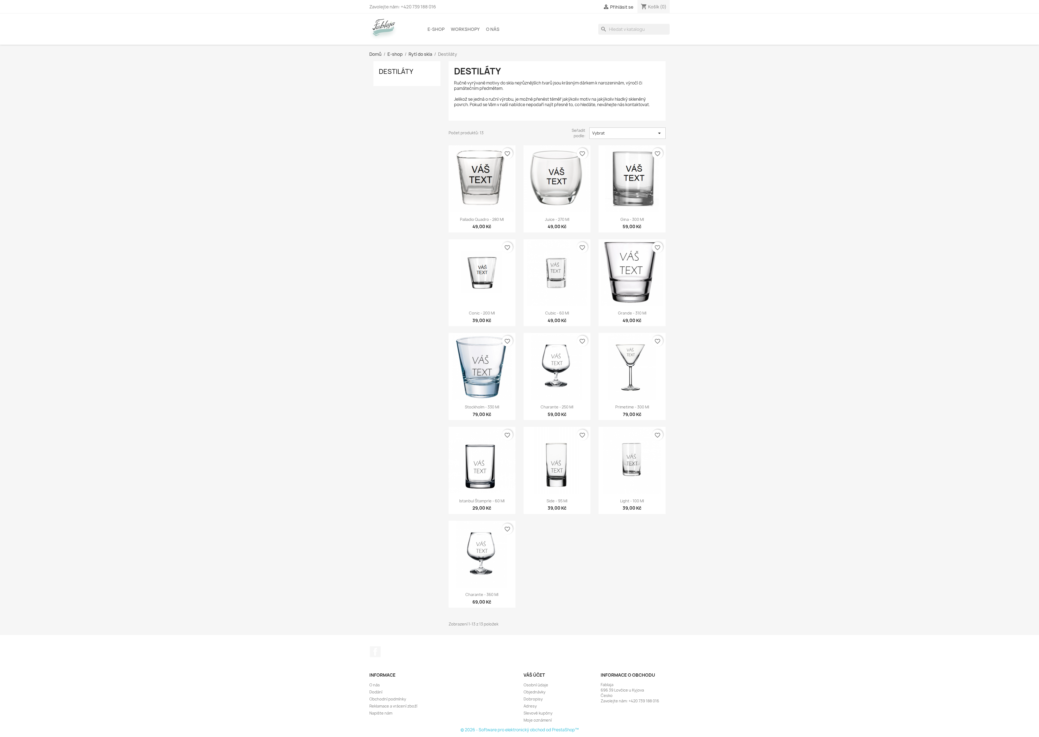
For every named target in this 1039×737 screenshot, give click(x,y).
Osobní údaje (536, 684)
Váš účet (534, 675)
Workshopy (465, 29)
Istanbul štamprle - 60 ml (482, 500)
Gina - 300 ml (632, 219)
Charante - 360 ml (481, 594)
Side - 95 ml (557, 500)
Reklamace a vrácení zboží (393, 706)
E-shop (436, 29)
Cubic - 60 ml (557, 313)
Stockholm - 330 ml (482, 407)
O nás (492, 29)
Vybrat (627, 133)
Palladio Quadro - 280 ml (482, 219)
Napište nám (380, 713)
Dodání (375, 692)
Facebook (375, 651)
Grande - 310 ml (632, 313)
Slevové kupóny (538, 713)
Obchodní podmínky (387, 699)
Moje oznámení (538, 720)
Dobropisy (533, 699)
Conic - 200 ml (482, 313)
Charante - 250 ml (557, 407)
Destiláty (396, 71)
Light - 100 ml (632, 500)
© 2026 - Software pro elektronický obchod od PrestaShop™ (520, 730)
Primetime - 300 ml (632, 407)
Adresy (530, 706)
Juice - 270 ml (557, 219)
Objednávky (534, 692)
